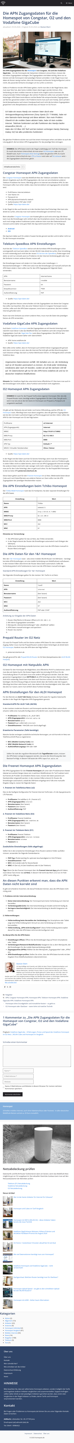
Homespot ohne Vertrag (30, 154)
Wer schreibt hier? (11, 982)
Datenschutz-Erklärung (12, 1370)
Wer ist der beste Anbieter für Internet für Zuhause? (33, 1197)
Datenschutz (38, 1433)
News (7, 1335)
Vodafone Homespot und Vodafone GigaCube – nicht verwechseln (33, 1267)
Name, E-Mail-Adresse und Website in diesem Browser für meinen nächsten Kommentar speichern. (33, 1087)
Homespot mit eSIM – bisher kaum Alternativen (31, 1300)
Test (6, 1343)
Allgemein (8, 1321)
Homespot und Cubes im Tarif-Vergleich (28, 1208)
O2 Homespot (8, 647)
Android (11, 229)
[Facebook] (5, 987)
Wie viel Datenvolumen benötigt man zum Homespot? (33, 1254)
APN (7, 997)
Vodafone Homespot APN (24, 1000)
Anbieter (8, 1323)
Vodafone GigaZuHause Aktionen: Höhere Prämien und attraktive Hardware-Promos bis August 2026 (34, 1232)
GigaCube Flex (26, 333)
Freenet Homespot (34, 476)
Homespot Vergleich (12, 1330)
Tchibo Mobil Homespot (15, 491)
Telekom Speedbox (20, 248)
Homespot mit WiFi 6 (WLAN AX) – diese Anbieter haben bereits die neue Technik (34, 1221)
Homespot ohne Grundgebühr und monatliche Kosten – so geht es (30, 1003)
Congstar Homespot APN (19, 997)
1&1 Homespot (15, 559)
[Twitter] (7, 987)
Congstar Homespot (13, 178)
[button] (61, 3)
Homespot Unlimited (13, 1328)
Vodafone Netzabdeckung (17, 1186)
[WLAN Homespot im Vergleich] (3, 3)
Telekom (8, 1340)
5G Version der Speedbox (46, 253)
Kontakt (7, 1360)
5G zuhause (57, 156)
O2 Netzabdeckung (15, 1188)
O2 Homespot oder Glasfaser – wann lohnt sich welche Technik (29, 1006)
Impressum (8, 1373)
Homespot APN (35, 997)
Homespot (32, 70)
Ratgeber (8, 995)
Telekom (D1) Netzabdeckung (19, 1183)
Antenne (8, 1325)
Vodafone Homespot (19, 328)
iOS (9, 231)
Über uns (7, 1357)
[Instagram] (10, 987)
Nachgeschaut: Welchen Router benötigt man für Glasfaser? (35, 1277)
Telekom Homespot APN (51, 997)
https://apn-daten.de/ (21, 204)
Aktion (7, 1318)
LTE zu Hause (36, 156)
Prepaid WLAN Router (29, 657)
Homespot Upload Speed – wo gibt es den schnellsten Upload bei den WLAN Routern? (36, 1290)
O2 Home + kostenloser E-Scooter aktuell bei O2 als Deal (34, 1243)
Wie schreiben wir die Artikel (14, 1367)
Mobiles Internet (11, 1333)
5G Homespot (48, 151)
